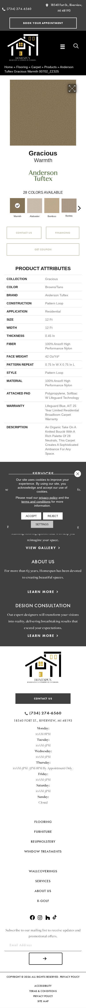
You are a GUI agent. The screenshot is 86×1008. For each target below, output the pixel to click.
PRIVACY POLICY (70, 977)
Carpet (36, 67)
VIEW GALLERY (41, 548)
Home (8, 67)
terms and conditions (35, 501)
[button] (43, 23)
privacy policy (48, 497)
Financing (62, 233)
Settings (42, 524)
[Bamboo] (51, 205)
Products (50, 67)
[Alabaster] (34, 205)
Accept (31, 516)
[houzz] (47, 918)
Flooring (22, 67)
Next (79, 206)
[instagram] (40, 918)
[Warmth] (17, 205)
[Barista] (69, 205)
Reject (53, 516)
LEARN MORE (41, 592)
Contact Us (24, 233)
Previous (6, 206)
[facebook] (32, 918)
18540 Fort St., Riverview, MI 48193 (43, 721)
